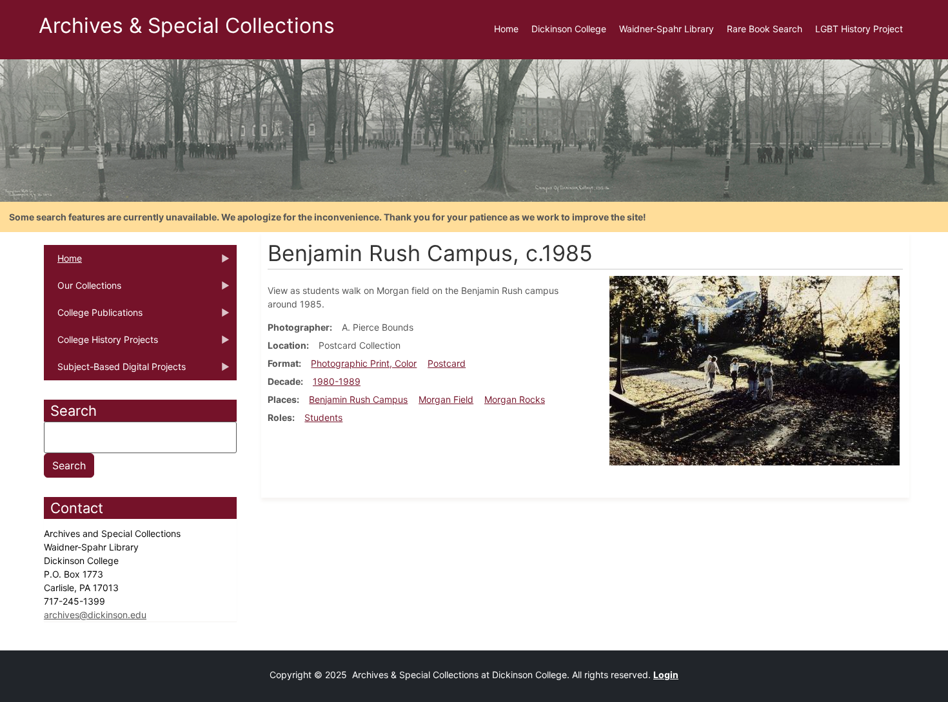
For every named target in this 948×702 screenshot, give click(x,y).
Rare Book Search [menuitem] (764, 28)
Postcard (447, 363)
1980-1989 (336, 381)
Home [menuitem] (506, 28)
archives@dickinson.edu (95, 614)
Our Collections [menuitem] (82, 289)
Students (323, 417)
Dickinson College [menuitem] (568, 28)
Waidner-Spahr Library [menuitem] (666, 28)
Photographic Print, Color (364, 363)
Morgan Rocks (514, 399)
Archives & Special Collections (187, 25)
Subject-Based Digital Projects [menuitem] (115, 370)
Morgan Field (446, 399)
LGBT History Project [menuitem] (859, 28)
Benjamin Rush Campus (358, 399)
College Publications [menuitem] (93, 316)
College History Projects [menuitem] (101, 343)
